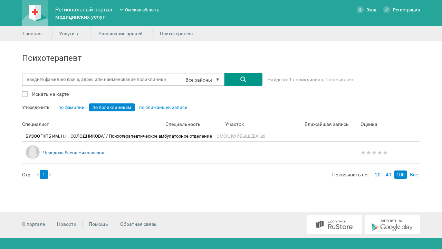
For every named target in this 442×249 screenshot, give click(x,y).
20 (378, 174)
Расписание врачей (120, 33)
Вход (371, 9)
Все (414, 174)
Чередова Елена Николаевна (73, 152)
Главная (32, 33)
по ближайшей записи (163, 107)
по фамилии (71, 107)
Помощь (98, 224)
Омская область (142, 9)
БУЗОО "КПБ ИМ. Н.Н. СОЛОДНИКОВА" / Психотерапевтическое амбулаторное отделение (119, 136)
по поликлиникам (112, 107)
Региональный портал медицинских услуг (83, 13)
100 (400, 174)
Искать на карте (50, 93)
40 (388, 174)
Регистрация (406, 9)
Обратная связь (138, 224)
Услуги (67, 33)
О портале (33, 224)
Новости (66, 224)
